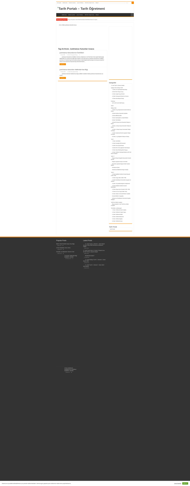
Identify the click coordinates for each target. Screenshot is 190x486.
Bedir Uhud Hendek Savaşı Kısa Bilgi (65, 244)
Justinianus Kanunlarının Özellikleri (72, 53)
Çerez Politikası (80, 2)
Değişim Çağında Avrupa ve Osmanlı (119, 161)
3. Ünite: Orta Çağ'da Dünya (72, 54)
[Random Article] (132, 15)
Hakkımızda (65, 2)
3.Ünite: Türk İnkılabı (116, 120)
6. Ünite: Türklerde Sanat (117, 221)
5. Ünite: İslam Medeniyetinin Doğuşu (120, 150)
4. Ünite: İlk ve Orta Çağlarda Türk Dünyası (121, 147)
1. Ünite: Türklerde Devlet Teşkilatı (119, 210)
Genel (112, 105)
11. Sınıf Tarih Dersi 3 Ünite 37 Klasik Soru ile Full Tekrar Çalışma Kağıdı (94, 251)
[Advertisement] (82, 37)
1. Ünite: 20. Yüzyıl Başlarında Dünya (119, 89)
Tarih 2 (112, 172)
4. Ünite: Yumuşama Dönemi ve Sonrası (120, 96)
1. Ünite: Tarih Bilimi (116, 141)
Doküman (113, 101)
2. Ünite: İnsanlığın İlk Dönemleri (119, 143)
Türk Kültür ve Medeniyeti (116, 208)
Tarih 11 (112, 156)
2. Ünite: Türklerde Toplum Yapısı (119, 212)
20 (71, 372)
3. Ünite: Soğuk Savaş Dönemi (118, 94)
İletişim (97, 2)
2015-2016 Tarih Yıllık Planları (118, 103)
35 (63, 249)
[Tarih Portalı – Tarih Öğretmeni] (81, 8)
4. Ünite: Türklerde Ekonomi (118, 216)
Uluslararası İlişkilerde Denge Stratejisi (120, 169)
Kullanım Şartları (72, 2)
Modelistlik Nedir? (89, 255)
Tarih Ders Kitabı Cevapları (116, 202)
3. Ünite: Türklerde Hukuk (117, 214)
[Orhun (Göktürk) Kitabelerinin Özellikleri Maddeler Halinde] (60, 423)
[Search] (133, 3)
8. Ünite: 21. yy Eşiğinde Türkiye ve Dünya (120, 136)
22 (63, 253)
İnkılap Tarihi (113, 108)
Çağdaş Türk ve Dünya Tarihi (117, 87)
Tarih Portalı (112, 229)
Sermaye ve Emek (115, 167)
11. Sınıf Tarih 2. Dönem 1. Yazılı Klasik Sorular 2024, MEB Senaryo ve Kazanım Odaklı (94, 245)
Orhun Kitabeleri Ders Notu (63, 247)
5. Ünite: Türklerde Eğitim (117, 218)
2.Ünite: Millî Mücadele (117, 115)
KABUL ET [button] (185, 483)
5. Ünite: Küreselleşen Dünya (118, 98)
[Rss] (123, 3)
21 (72, 258)
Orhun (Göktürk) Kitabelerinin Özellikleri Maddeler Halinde (70, 369)
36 (62, 245)
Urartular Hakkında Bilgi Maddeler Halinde (70, 256)
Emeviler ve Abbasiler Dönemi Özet (65, 251)
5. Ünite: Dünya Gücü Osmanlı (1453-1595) (121, 189)
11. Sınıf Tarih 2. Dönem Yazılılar (117, 85)
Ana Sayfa (59, 2)
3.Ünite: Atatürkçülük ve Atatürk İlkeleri (120, 117)
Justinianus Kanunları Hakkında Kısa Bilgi (74, 69)
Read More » (62, 64)
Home (60, 25)
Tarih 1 (112, 139)
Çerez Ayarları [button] (177, 483)
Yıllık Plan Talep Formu (89, 2)
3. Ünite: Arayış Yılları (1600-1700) (119, 177)
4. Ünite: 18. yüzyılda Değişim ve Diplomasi (121, 183)
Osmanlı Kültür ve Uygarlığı (117, 196)
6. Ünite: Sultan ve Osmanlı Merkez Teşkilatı (121, 193)
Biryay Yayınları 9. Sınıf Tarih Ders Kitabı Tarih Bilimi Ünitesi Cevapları (82, 19)
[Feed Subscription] (106, 48)
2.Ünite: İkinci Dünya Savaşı (117, 91)
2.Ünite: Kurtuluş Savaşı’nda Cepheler (120, 113)
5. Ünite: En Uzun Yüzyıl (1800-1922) (119, 191)
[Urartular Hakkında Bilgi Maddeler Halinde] (60, 310)
